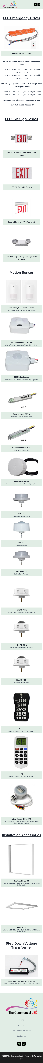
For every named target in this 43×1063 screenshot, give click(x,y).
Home (21, 1020)
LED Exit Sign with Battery (21, 187)
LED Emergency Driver (21, 53)
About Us (21, 1025)
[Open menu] (31, 4)
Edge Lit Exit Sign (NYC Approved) (21, 222)
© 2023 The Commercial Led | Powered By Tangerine (21, 1056)
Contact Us (21, 1036)
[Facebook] (35, 4)
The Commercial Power (21, 1030)
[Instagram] (38, 4)
